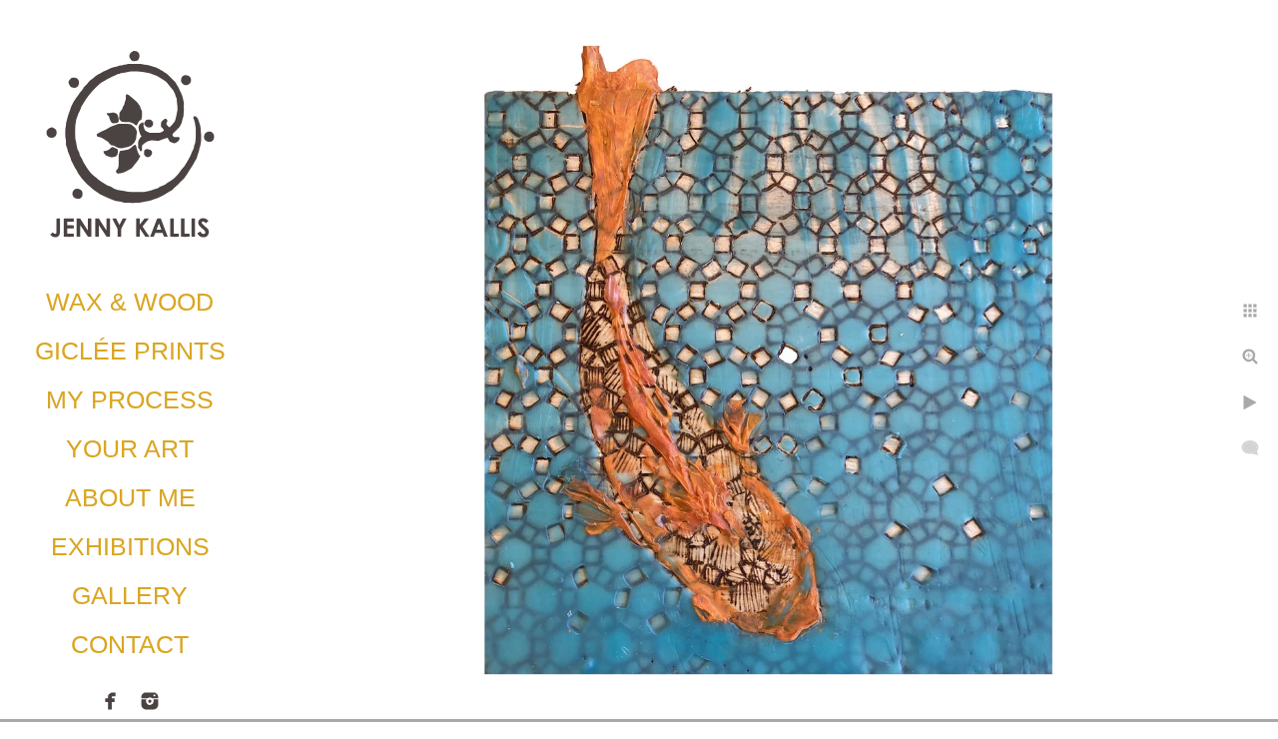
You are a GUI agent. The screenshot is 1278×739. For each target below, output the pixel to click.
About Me (130, 497)
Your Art (130, 448)
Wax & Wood (130, 302)
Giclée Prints (130, 351)
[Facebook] (111, 701)
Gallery (130, 595)
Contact (130, 644)
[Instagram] (150, 701)
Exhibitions (130, 546)
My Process (130, 399)
